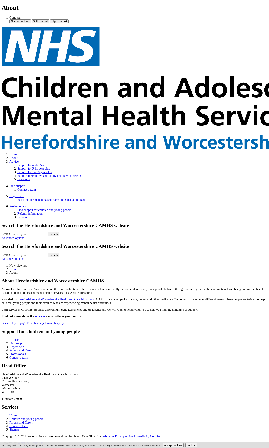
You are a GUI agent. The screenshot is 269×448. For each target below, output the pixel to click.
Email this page (54, 323)
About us (108, 436)
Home (13, 269)
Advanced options (13, 238)
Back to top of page (14, 323)
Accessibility (141, 436)
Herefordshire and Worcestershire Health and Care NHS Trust (56, 299)
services (40, 316)
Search (6, 234)
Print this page (36, 323)
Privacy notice (124, 436)
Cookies (155, 436)
